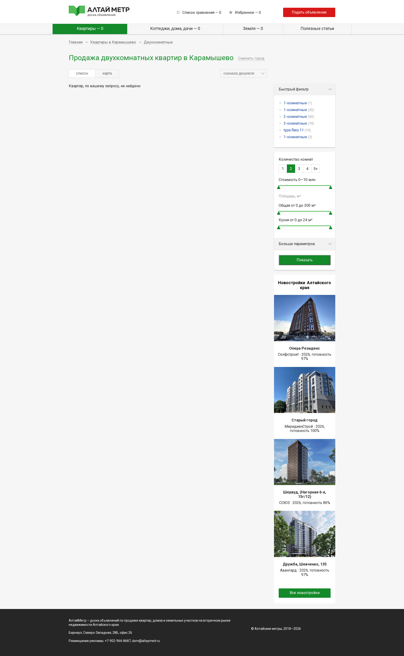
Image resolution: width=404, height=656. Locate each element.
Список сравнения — (201, 12)
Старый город (304, 420)
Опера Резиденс (304, 348)
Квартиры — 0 (90, 28)
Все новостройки (305, 593)
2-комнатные (299, 116)
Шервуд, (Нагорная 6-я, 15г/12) (304, 494)
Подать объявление (309, 12)
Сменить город (251, 58)
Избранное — (248, 12)
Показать (305, 260)
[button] (243, 73)
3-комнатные (299, 123)
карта (107, 73)
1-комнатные (298, 103)
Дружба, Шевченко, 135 (305, 564)
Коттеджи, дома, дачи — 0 (175, 28)
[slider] (279, 187)
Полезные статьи (317, 28)
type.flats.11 (297, 130)
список (82, 73)
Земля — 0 (253, 28)
